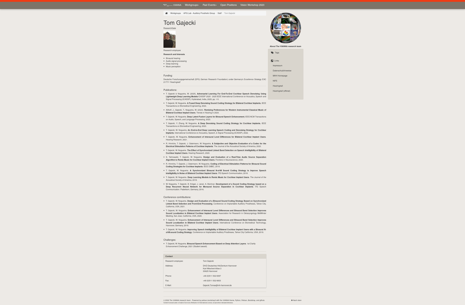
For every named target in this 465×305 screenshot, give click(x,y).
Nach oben (297, 300)
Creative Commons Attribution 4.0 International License (195, 303)
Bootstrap (251, 300)
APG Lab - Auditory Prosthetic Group (199, 13)
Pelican (244, 300)
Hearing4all (278, 85)
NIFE (275, 80)
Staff (220, 13)
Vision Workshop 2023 (252, 5)
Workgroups (191, 5)
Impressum (277, 65)
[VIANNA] (166, 13)
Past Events (209, 5)
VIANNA (177, 4)
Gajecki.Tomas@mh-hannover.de (217, 285)
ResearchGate (169, 28)
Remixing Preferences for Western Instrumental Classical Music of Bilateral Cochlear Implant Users (216, 111)
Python (237, 300)
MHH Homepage (280, 75)
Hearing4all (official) (281, 90)
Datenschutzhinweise (282, 70)
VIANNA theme (228, 300)
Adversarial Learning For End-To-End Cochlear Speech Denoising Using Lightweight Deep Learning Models (216, 95)
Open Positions (228, 5)
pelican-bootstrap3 (209, 300)
